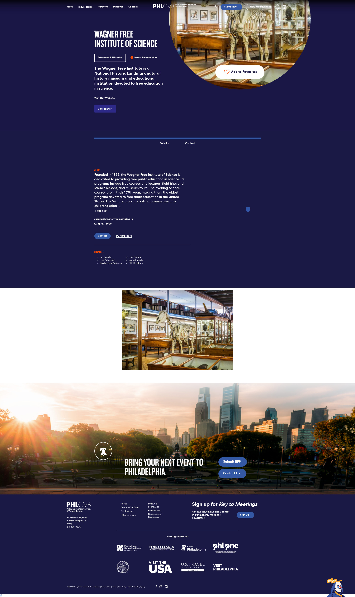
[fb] (156, 586)
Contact (133, 7)
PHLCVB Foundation (153, 505)
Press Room (154, 510)
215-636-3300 (74, 526)
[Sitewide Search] (215, 6)
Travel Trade (85, 7)
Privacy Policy (106, 587)
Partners (103, 7)
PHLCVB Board (128, 514)
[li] (166, 586)
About (124, 503)
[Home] (174, 8)
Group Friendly (105, 108)
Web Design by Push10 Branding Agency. (131, 587)
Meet (70, 7)
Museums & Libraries (110, 58)
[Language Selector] (284, 8)
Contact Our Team (130, 507)
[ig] (160, 586)
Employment (127, 511)
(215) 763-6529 (103, 224)
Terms (114, 587)
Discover (118, 7)
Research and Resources (155, 516)
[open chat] (335, 587)
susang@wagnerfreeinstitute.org (113, 219)
